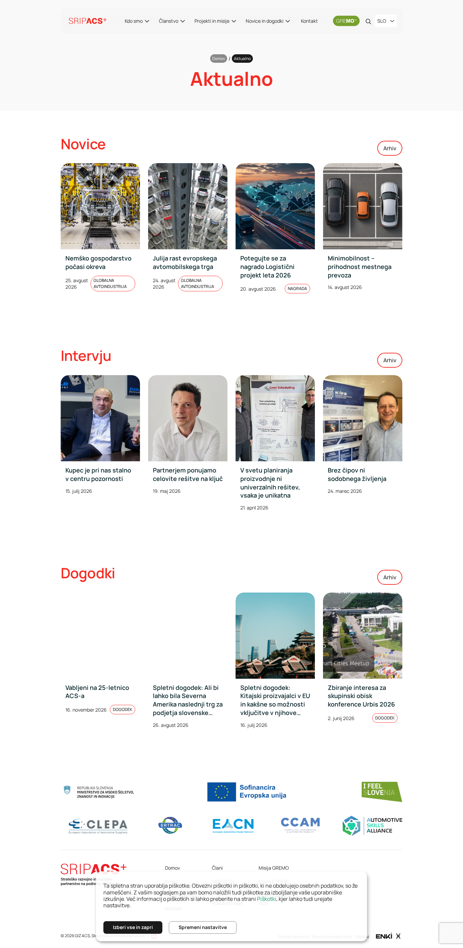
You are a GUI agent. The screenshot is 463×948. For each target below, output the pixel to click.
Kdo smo (134, 21)
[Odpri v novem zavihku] (388, 935)
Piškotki (266, 899)
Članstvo (168, 21)
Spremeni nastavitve (203, 927)
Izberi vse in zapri (133, 927)
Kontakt (309, 21)
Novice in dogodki (264, 21)
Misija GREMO (274, 868)
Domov (218, 58)
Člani (217, 868)
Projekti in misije (212, 21)
